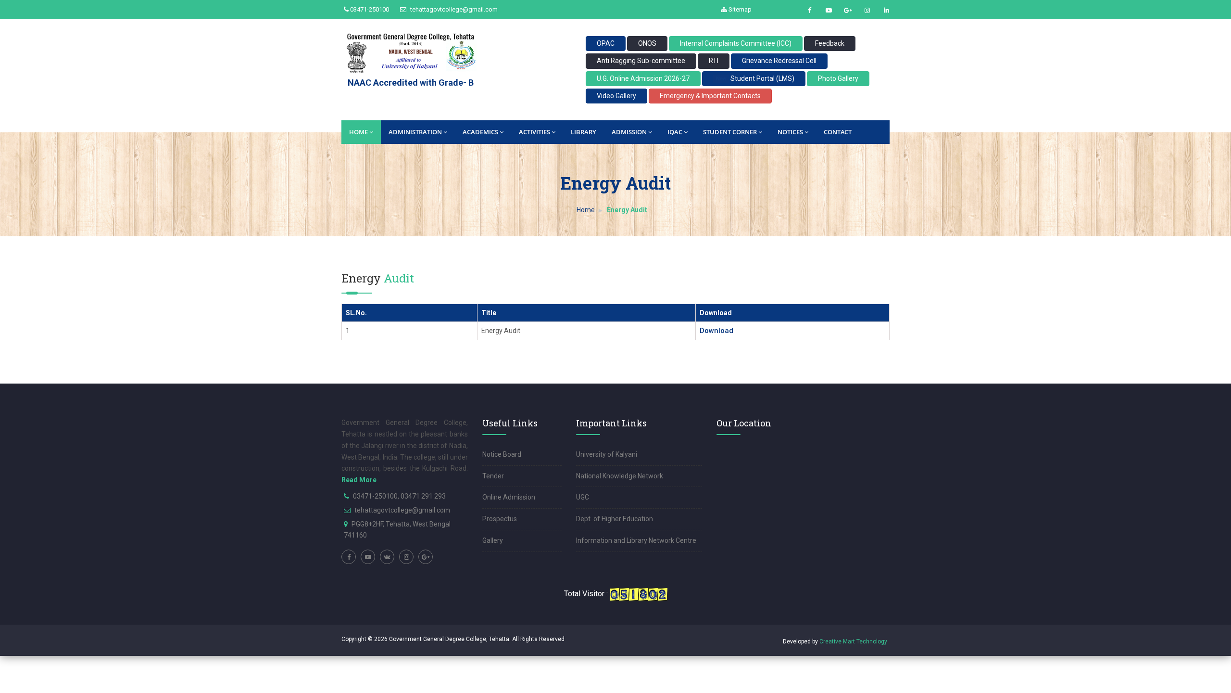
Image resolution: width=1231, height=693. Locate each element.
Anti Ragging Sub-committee (641, 60)
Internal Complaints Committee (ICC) (735, 43)
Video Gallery (616, 96)
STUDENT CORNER (730, 132)
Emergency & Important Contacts (710, 96)
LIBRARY (583, 132)
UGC (582, 497)
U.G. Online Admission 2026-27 (643, 78)
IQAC (674, 132)
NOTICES (790, 132)
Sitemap (739, 9)
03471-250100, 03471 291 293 (399, 496)
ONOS (647, 43)
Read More (359, 480)
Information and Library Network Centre (636, 540)
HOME (358, 132)
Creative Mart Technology (853, 641)
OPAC (606, 43)
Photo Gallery (838, 78)
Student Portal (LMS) (755, 78)
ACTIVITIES (534, 132)
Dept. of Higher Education (614, 519)
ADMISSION (629, 132)
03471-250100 (369, 9)
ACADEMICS (480, 132)
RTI (713, 60)
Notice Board (501, 454)
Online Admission (508, 497)
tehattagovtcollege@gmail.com (453, 9)
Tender (493, 476)
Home (586, 210)
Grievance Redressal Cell (779, 60)
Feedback (829, 43)
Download (716, 330)
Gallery (492, 540)
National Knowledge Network (619, 476)
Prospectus (499, 519)
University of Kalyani (606, 454)
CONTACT (838, 132)
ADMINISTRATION (415, 132)
